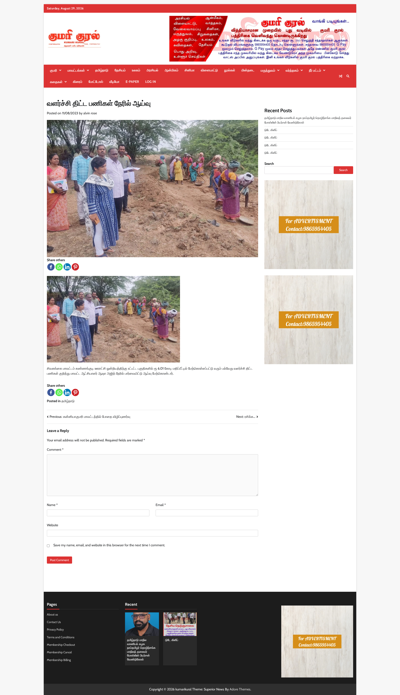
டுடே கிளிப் (270, 130)
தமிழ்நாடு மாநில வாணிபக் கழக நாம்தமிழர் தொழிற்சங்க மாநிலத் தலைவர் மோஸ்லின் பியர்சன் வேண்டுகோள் (141, 649)
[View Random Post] (341, 76)
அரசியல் (152, 70)
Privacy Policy (55, 629)
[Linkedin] (67, 267)
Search (269, 164)
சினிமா (190, 70)
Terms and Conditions (60, 637)
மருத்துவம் (268, 70)
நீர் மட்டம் (315, 70)
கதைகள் (56, 82)
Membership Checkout (61, 645)
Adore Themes (240, 689)
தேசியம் (120, 70)
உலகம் (136, 70)
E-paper (132, 82)
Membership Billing (59, 660)
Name (52, 505)
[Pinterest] (75, 267)
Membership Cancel (59, 652)
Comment (55, 450)
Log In (150, 82)
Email (161, 505)
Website (52, 525)
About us (52, 614)
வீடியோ (114, 82)
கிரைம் (77, 82)
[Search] (348, 76)
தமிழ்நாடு (101, 70)
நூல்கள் (229, 70)
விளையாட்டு (209, 70)
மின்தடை (247, 70)
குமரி (53, 70)
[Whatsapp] (59, 267)
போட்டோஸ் (96, 82)
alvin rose (90, 113)
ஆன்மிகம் (171, 70)
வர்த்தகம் (292, 70)
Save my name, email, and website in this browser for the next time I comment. (109, 545)
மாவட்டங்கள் (76, 70)
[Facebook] (51, 267)
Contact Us (54, 622)
